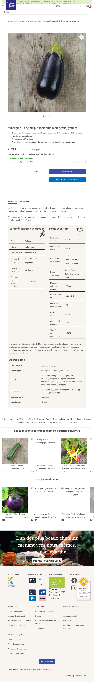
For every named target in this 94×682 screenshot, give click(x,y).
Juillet (32, 258)
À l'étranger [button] (33, 162)
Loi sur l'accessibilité (16, 625)
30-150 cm (29, 270)
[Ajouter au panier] (9, 31)
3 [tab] (48, 116)
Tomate (75, 263)
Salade (67, 270)
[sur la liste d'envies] (81, 37)
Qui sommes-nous (15, 611)
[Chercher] (89, 12)
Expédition (38, 149)
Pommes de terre (72, 259)
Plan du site (67, 620)
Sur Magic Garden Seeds (47, 560)
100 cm (68, 286)
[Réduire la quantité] (10, 171)
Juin (27, 258)
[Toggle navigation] (3, 5)
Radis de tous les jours (72, 275)
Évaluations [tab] (25, 201)
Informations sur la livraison (19, 620)
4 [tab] (50, 116)
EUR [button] (55, 6)
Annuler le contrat (47, 661)
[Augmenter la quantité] (42, 171)
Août (37, 258)
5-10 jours (69, 305)
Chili (67, 255)
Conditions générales (16, 644)
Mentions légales (15, 639)
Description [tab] (12, 201)
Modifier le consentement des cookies (73, 626)
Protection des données (17, 649)
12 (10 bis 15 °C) (32, 281)
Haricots (74, 270)
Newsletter (39, 628)
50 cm (67, 248)
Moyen (67, 314)
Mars (67, 323)
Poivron (68, 263)
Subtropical (30, 247)
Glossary (38, 616)
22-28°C (68, 333)
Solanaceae (29, 241)
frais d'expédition (43, 669)
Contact (66, 611)
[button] (64, 6)
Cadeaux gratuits (70, 616)
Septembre (29, 262)
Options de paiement (16, 616)
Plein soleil (69, 296)
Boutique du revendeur (44, 611)
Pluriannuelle (30, 253)
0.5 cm (67, 239)
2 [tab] (46, 116)
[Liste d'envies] (69, 6)
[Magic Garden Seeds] (11, 7)
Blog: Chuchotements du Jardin (45, 622)
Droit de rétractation (16, 653)
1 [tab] (43, 116)
